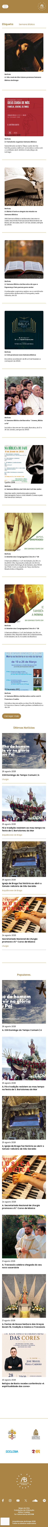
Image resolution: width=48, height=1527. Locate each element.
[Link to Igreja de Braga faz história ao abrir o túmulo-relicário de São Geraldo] (24, 867)
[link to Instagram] (10, 1500)
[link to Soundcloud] (35, 1500)
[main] (24, 710)
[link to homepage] (42, 6)
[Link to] (24, 58)
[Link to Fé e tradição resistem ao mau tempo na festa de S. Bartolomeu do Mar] (24, 812)
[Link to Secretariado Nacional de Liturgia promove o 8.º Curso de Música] (24, 923)
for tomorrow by (24, 1514)
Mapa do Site (24, 1508)
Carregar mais (11, 716)
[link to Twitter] (26, 1500)
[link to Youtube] (18, 1501)
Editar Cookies (24, 1512)
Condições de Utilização (24, 1510)
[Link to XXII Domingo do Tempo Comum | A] (24, 758)
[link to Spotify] (44, 1500)
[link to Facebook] (3, 1500)
